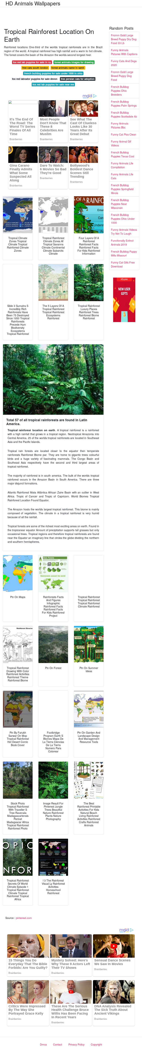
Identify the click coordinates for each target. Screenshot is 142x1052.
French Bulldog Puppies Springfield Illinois (122, 189)
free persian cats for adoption (77, 79)
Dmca (43, 1044)
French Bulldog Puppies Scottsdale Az (124, 114)
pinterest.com (24, 918)
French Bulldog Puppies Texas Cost (122, 154)
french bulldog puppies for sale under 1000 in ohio (53, 73)
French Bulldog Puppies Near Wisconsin (120, 204)
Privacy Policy (76, 1044)
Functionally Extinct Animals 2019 (122, 242)
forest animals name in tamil (67, 67)
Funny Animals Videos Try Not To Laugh (124, 231)
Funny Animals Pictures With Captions (124, 52)
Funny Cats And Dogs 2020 (124, 63)
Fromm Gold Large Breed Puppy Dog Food (122, 76)
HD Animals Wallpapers (33, 3)
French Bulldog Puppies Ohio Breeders (120, 90)
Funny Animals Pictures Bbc (119, 125)
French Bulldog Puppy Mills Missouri (124, 253)
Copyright (96, 1044)
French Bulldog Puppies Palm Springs (124, 103)
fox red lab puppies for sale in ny (32, 62)
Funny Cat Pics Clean (123, 134)
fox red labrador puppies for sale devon (34, 79)
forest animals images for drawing (74, 62)
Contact (57, 1044)
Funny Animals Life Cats (122, 176)
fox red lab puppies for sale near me (53, 84)
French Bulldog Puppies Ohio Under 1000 (123, 218)
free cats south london (35, 67)
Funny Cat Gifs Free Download (123, 264)
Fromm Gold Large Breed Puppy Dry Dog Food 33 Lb (123, 39)
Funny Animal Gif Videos (121, 143)
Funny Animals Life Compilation (122, 165)
